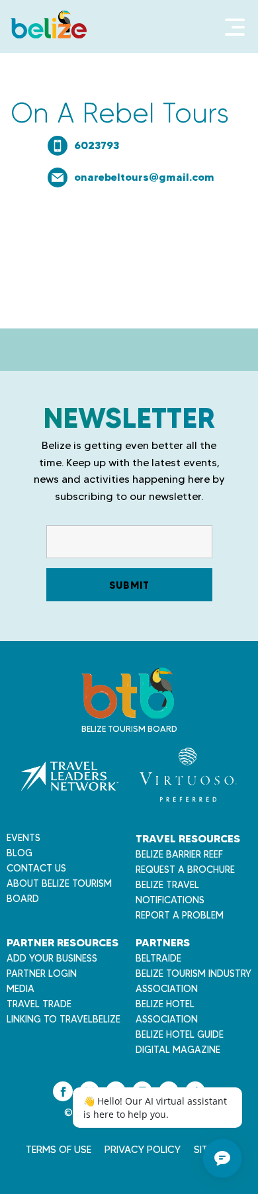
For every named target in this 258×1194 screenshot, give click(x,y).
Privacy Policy (143, 1150)
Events (23, 838)
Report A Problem (180, 915)
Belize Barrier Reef (179, 854)
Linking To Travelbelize (63, 1019)
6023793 (96, 145)
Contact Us (36, 868)
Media (20, 989)
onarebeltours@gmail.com (144, 176)
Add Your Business (52, 958)
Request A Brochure (185, 869)
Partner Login (42, 973)
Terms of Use (58, 1150)
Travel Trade (39, 1004)
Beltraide (158, 958)
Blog (19, 853)
